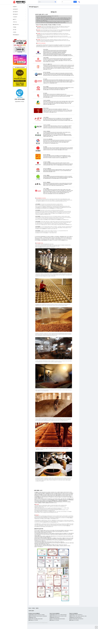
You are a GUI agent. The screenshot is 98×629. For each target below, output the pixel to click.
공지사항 (14, 29)
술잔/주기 (14, 19)
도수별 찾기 (15, 16)
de (62, 1)
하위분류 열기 (26, 32)
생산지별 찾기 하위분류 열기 (26, 11)
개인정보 (33, 608)
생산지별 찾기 (15, 11)
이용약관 (37, 608)
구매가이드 (15, 21)
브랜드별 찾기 (15, 9)
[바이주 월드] (19, 2)
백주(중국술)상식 (16, 34)
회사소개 (30, 608)
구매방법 (14, 27)
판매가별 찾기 (15, 14)
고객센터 (14, 32)
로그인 (75, 1)
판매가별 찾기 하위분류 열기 (26, 14)
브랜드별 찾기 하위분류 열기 (26, 9)
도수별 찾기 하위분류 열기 (26, 17)
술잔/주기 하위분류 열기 (26, 19)
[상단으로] (96, 627)
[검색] (55, 2)
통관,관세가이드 (16, 24)
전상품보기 (15, 6)
